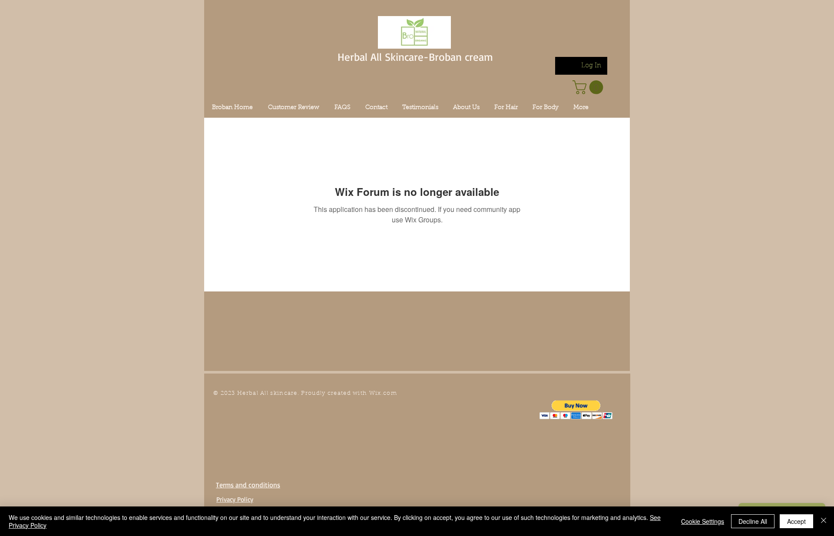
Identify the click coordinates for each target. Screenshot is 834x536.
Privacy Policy (234, 499)
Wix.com (383, 393)
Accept (796, 521)
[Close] (823, 521)
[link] (589, 87)
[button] (576, 410)
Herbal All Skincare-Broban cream (415, 56)
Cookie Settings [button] (702, 521)
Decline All (752, 521)
